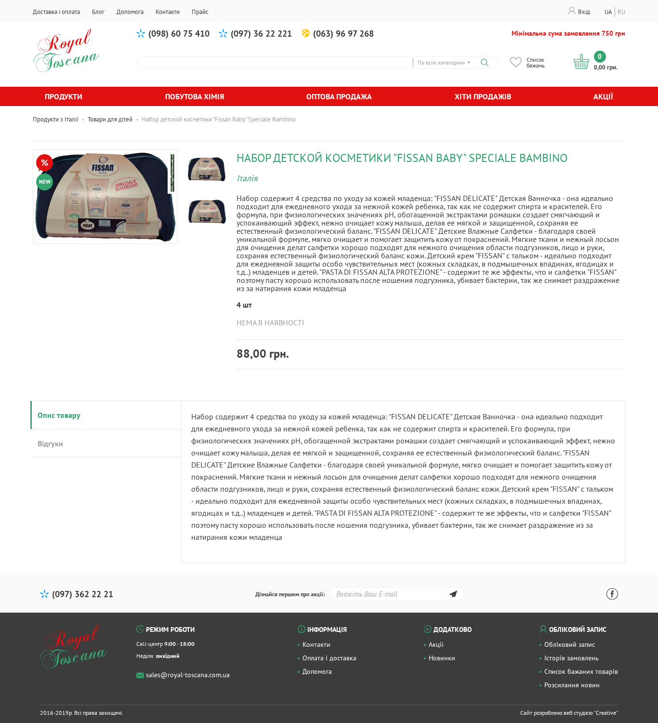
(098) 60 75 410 (179, 33)
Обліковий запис (569, 644)
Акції (603, 96)
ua (608, 12)
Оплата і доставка (329, 658)
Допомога (317, 671)
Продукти (63, 96)
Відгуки (50, 443)
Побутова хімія (194, 96)
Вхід (584, 12)
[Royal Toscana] (73, 647)
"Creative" (606, 712)
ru (621, 12)
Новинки (442, 658)
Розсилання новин (572, 685)
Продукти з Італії (56, 119)
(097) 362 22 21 (82, 594)
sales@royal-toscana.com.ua (188, 674)
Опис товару (59, 415)
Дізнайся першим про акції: (290, 594)
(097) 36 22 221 (261, 33)
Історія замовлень (571, 658)
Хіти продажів (483, 96)
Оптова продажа (339, 96)
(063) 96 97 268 (343, 33)
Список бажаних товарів (581, 671)
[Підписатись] (453, 595)
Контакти (316, 644)
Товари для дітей (110, 119)
